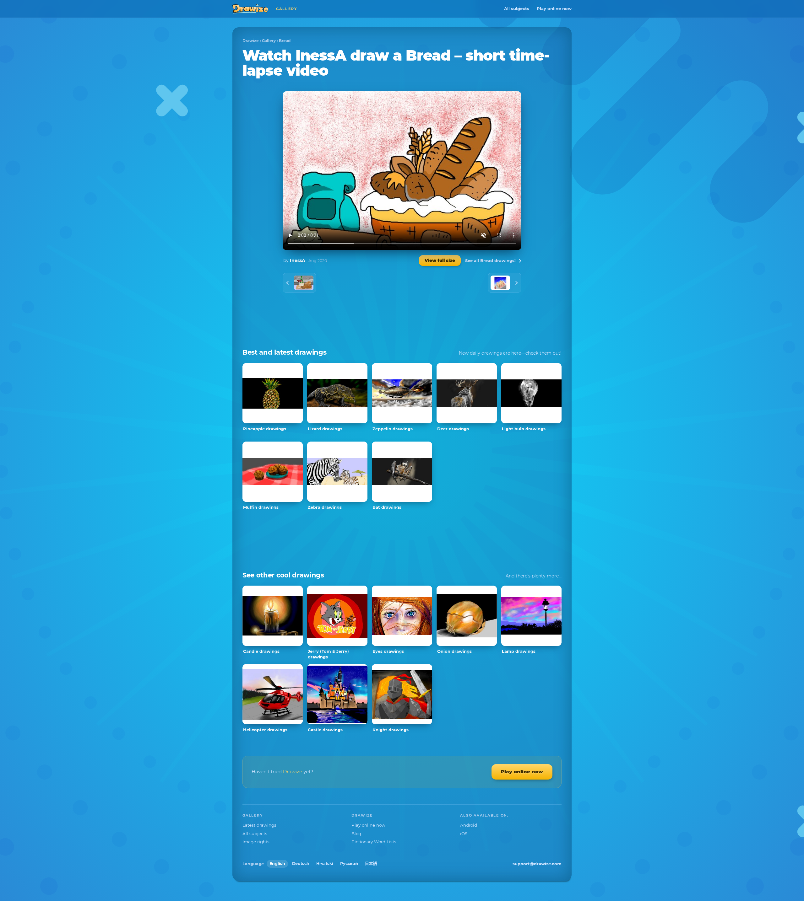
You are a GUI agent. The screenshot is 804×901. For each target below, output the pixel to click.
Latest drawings (259, 825)
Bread (285, 40)
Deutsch (300, 863)
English (277, 863)
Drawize (250, 40)
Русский (349, 863)
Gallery (269, 40)
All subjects (516, 8)
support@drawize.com (537, 863)
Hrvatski (324, 863)
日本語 (371, 863)
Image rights (255, 841)
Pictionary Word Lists (373, 841)
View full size (440, 260)
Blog (356, 833)
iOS (463, 833)
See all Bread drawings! (490, 260)
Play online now (554, 8)
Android (468, 825)
